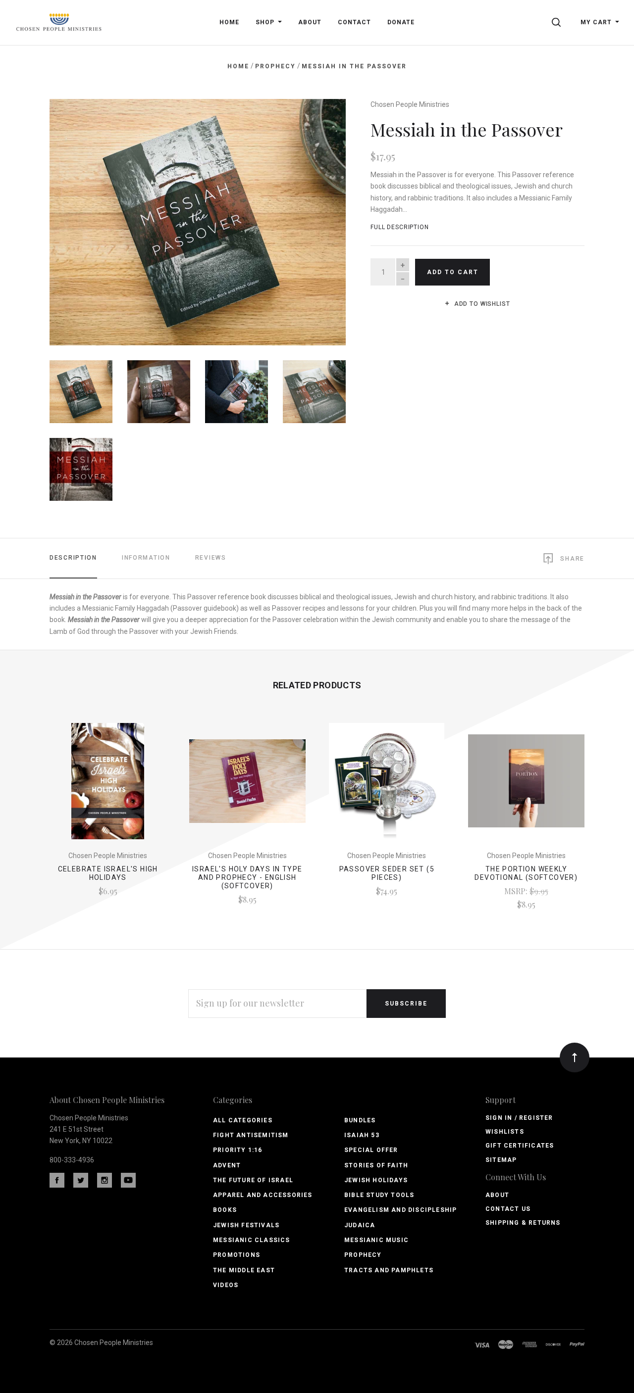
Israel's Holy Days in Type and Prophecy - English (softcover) (247, 877)
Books (225, 1209)
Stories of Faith (376, 1165)
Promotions (236, 1254)
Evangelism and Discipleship (400, 1209)
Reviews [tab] (210, 557)
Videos (225, 1285)
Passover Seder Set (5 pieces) (386, 873)
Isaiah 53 (361, 1135)
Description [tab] (73, 557)
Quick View (107, 785)
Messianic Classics (251, 1240)
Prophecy (363, 1254)
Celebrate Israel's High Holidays (108, 873)
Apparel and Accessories (263, 1195)
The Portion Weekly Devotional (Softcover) (526, 873)
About (497, 1195)
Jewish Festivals (246, 1225)
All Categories (242, 1120)
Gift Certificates (519, 1145)
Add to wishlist (481, 303)
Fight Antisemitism (251, 1135)
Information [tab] (146, 557)
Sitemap (501, 1159)
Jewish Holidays (376, 1180)
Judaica (359, 1225)
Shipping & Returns (523, 1222)
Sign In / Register (519, 1117)
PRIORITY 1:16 (238, 1150)
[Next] (318, 218)
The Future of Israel (253, 1180)
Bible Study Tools (379, 1195)
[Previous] (77, 218)
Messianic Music (376, 1240)
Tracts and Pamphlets (388, 1270)
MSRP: (516, 891)
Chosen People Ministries (409, 104)
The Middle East (244, 1270)
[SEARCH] (558, 22)
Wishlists (504, 1131)
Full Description (399, 227)
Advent (227, 1165)
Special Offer (371, 1150)
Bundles (359, 1120)
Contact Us (507, 1208)
